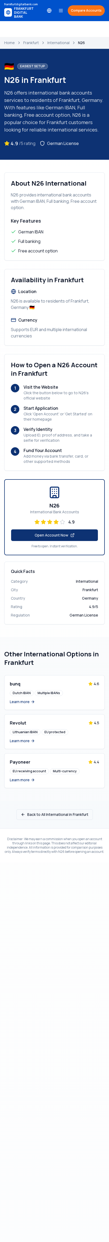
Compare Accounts (86, 10)
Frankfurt (31, 42)
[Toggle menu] (61, 10)
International (58, 42)
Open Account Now (51, 535)
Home (9, 42)
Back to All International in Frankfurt (57, 814)
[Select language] (49, 10)
